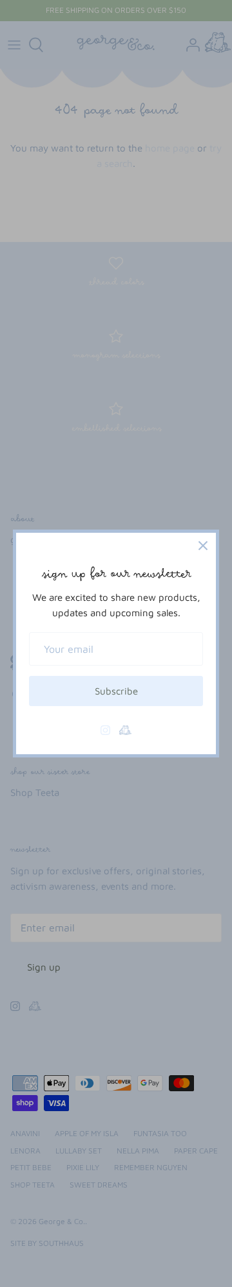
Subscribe (116, 691)
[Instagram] (105, 730)
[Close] (203, 545)
